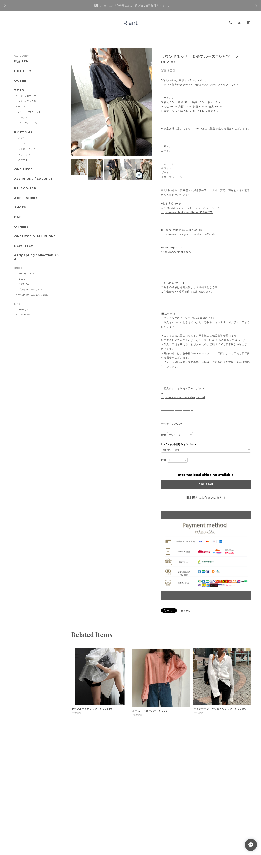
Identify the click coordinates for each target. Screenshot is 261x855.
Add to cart (206, 484)
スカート (23, 159)
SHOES (20, 207)
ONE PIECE (23, 169)
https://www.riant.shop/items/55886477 (187, 212)
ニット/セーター (27, 95)
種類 (163, 435)
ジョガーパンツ (26, 148)
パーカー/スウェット (29, 112)
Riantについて (26, 273)
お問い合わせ (25, 284)
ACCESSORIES (26, 198)
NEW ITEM (24, 246)
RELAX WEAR (25, 188)
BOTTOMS (23, 132)
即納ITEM (21, 61)
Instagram (24, 309)
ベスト (21, 106)
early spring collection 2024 (36, 256)
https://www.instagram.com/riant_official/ (188, 234)
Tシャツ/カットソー (29, 123)
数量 (163, 460)
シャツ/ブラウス (27, 101)
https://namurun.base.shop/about (183, 397)
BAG (18, 217)
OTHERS (21, 226)
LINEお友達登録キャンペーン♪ (179, 444)
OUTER (20, 80)
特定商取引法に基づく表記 (33, 294)
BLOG (21, 278)
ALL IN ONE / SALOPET (33, 179)
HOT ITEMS (24, 71)
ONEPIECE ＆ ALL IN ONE (35, 236)
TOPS (19, 90)
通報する (185, 610)
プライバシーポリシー (30, 289)
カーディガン (25, 117)
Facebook (24, 314)
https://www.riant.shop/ (176, 252)
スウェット (24, 154)
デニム (21, 143)
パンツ (21, 137)
